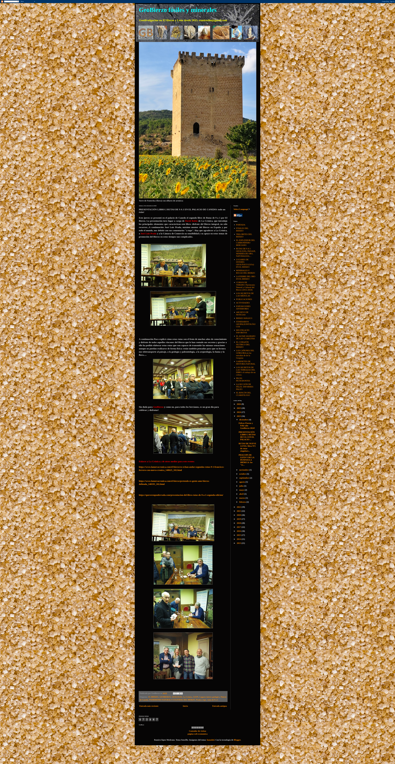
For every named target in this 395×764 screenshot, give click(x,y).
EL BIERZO (153, 697)
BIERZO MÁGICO (244, 318)
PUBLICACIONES (244, 299)
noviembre (244, 470)
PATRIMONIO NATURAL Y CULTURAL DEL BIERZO (172, 700)
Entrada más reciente (148, 706)
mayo (242, 490)
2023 (239, 416)
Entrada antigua (219, 706)
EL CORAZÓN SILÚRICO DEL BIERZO (243, 344)
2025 (239, 408)
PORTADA (240, 225)
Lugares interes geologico (209, 697)
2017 (239, 527)
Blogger (237, 740)
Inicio (185, 706)
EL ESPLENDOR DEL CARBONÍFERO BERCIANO (245, 242)
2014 (239, 539)
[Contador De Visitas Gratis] (197, 728)
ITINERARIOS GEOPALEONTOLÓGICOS (245, 324)
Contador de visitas (197, 731)
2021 (239, 511)
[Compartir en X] (178, 693)
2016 (239, 531)
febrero (242, 502)
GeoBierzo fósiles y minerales (178, 9)
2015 (239, 535)
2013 (239, 543)
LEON (195, 697)
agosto (242, 482)
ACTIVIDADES (243, 303)
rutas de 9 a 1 (212, 700)
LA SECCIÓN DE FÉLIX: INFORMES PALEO (244, 386)
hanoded (210, 740)
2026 (239, 404)
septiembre (244, 478)
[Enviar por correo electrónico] (174, 693)
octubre (243, 474)
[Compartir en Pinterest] (182, 693)
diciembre (244, 419)
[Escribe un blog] (176, 693)
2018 (239, 523)
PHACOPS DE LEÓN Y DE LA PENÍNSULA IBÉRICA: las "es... (246, 460)
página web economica (197, 734)
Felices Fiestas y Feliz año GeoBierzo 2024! (247, 425)
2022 (239, 507)
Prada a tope (201, 700)
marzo (242, 498)
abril (241, 494)
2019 (239, 519)
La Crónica (187, 697)
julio (241, 486)
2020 (239, 515)
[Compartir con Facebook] (180, 693)
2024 (239, 412)
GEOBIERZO (165, 697)
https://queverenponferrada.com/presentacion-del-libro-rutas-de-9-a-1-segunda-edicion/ (181, 495)
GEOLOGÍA (177, 697)
